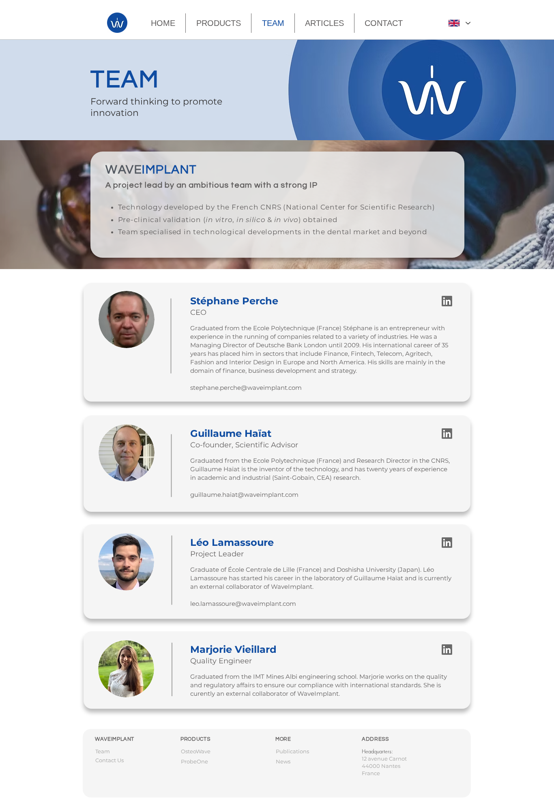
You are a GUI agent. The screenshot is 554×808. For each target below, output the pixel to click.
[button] (324, 23)
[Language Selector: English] (458, 23)
